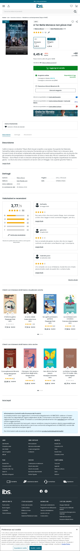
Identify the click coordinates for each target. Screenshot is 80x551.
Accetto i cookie (35, 548)
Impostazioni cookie (20, 548)
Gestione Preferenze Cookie (29, 516)
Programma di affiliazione (48, 508)
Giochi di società (33, 469)
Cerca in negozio (55, 90)
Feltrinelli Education (65, 516)
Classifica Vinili (59, 454)
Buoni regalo (6, 508)
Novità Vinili (58, 452)
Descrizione (6, 135)
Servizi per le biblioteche (47, 505)
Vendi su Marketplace (46, 510)
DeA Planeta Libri (57, 29)
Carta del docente (26, 505)
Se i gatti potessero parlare (50, 318)
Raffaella (43, 204)
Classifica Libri (6, 446)
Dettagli (17, 135)
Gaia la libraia (6, 513)
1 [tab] (16, 53)
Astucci (57, 474)
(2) (28, 219)
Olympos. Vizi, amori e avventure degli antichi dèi (30, 372)
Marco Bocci (39, 29)
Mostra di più (73, 280)
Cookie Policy (66, 544)
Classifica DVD (6, 466)
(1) (28, 215)
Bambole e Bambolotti (35, 471)
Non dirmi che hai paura (50, 372)
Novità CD (57, 443)
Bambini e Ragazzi (8, 474)
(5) (23, 210)
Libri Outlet (5, 449)
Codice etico (44, 516)
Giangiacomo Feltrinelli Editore (66, 508)
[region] (40, 538)
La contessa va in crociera (70, 318)
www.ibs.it (60, 419)
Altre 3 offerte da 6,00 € (49, 63)
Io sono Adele (30, 317)
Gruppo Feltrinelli (64, 505)
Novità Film (5, 463)
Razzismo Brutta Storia (66, 519)
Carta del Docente (54, 97)
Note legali (6, 400)
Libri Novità (5, 443)
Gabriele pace (45, 256)
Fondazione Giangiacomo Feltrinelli (68, 513)
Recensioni (28, 135)
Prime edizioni (32, 443)
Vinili (56, 449)
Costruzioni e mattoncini (35, 463)
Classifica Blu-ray (7, 469)
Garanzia (24, 513)
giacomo (43, 230)
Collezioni (31, 452)
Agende (57, 466)
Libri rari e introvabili (34, 446)
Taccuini (57, 463)
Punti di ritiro (5, 505)
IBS (41, 63)
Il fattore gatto (10, 317)
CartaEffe (5, 510)
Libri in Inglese (6, 452)
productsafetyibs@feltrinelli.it (52, 431)
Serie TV (4, 471)
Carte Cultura (25, 508)
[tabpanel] (16, 37)
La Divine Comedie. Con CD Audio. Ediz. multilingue (70, 372)
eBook (4, 454)
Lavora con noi (44, 513)
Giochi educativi (33, 466)
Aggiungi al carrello (57, 68)
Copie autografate (34, 449)
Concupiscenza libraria (10, 371)
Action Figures (32, 474)
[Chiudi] (77, 529)
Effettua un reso (26, 510)
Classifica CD (59, 446)
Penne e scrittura (59, 469)
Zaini (56, 471)
